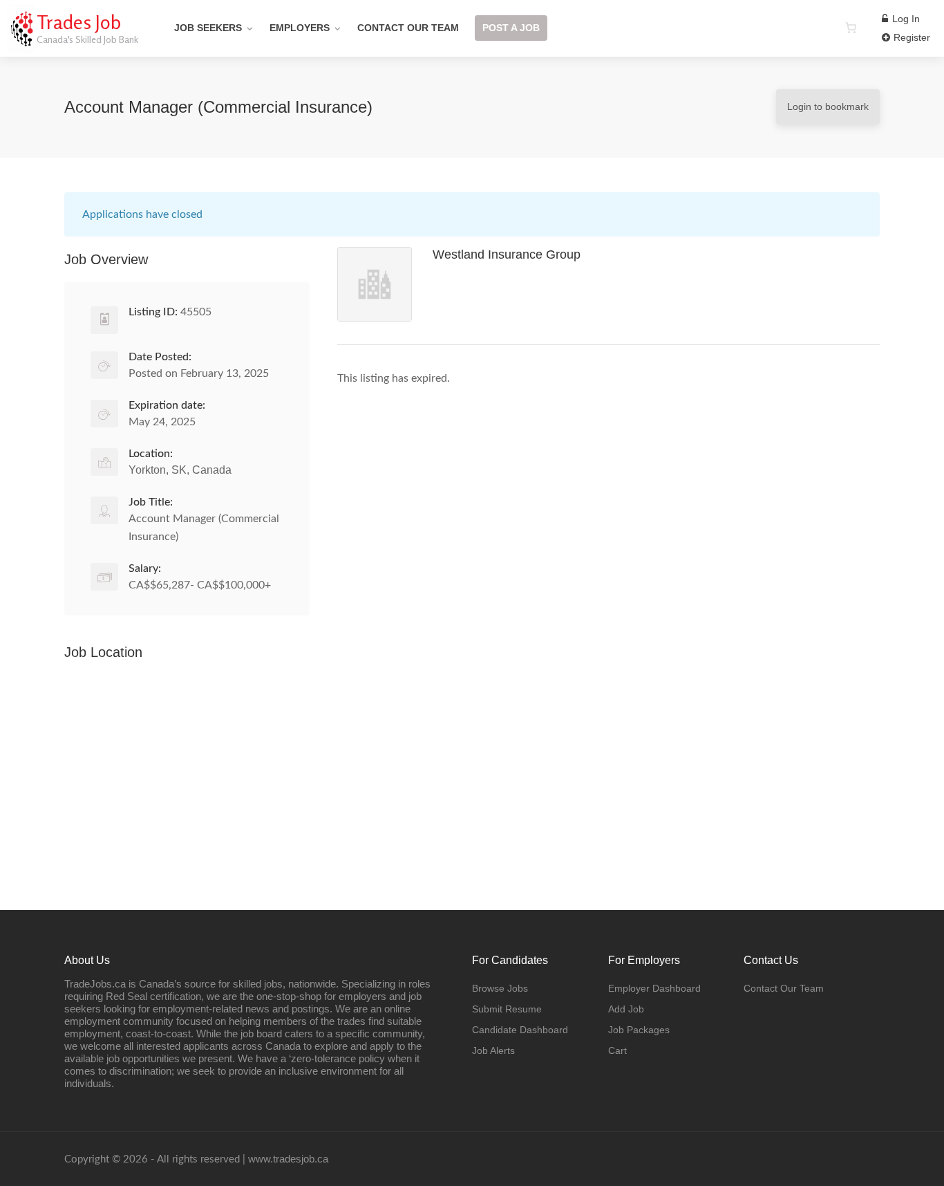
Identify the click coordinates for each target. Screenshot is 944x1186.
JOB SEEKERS (208, 27)
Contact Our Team (784, 988)
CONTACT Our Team (408, 27)
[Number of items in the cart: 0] (851, 27)
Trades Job (79, 22)
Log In (904, 18)
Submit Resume (507, 1008)
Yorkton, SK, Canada (180, 470)
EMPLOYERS (300, 27)
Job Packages (639, 1029)
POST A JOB (511, 27)
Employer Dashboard (654, 988)
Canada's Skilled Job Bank (87, 39)
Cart (617, 1050)
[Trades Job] (20, 44)
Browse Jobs (500, 988)
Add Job (626, 1008)
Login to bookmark (828, 106)
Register (910, 37)
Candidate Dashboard (520, 1029)
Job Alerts (493, 1050)
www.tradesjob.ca (288, 1159)
